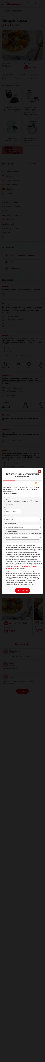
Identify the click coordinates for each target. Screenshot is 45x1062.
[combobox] (12, 511)
